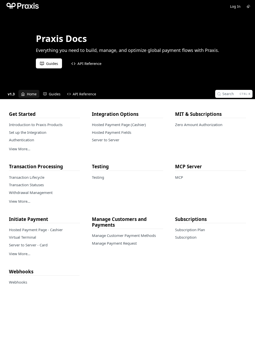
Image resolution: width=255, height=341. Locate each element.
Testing (98, 177)
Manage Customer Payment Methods (124, 235)
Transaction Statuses (26, 184)
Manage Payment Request (114, 243)
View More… (19, 148)
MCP (179, 177)
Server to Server (105, 139)
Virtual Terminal (22, 237)
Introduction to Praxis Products (36, 124)
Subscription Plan (190, 229)
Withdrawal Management (31, 192)
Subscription (185, 237)
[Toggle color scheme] (249, 6)
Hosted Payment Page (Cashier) (119, 124)
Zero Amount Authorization (198, 124)
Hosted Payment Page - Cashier (36, 229)
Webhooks (18, 282)
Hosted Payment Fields (111, 132)
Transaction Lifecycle (26, 177)
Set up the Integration (27, 132)
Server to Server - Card (28, 244)
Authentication (21, 139)
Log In (235, 6)
